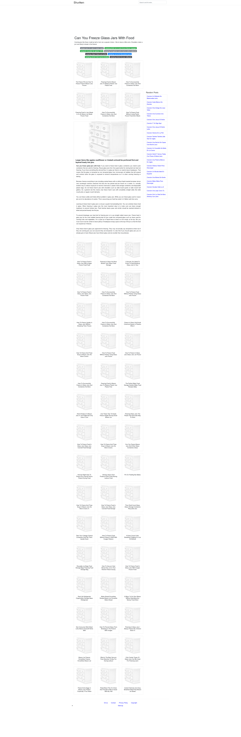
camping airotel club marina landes (96, 57)
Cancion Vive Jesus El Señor (156, 119)
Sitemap (120, 706)
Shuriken (79, 2)
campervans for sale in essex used (92, 48)
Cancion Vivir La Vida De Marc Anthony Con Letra (156, 195)
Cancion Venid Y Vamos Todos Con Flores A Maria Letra (156, 155)
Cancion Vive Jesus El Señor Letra (156, 128)
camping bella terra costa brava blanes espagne (120, 48)
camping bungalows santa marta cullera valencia (120, 51)
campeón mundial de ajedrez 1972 (92, 51)
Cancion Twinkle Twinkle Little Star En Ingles (156, 137)
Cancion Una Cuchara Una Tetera (155, 115)
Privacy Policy (123, 703)
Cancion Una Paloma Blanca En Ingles (156, 161)
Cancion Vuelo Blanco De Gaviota (154, 103)
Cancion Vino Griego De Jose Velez (156, 109)
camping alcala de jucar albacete (121, 57)
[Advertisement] (56, 13)
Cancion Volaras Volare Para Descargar (155, 167)
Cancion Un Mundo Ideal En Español (155, 172)
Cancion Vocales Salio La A (155, 187)
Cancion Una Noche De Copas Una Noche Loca (156, 143)
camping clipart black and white (96, 54)
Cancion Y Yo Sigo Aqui (154, 123)
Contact (113, 703)
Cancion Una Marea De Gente (156, 177)
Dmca (106, 703)
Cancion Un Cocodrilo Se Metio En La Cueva (156, 149)
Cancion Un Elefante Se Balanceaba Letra (154, 97)
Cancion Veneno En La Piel (155, 133)
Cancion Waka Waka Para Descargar (155, 182)
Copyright (134, 703)
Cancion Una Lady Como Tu (155, 191)
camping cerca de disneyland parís (119, 54)
